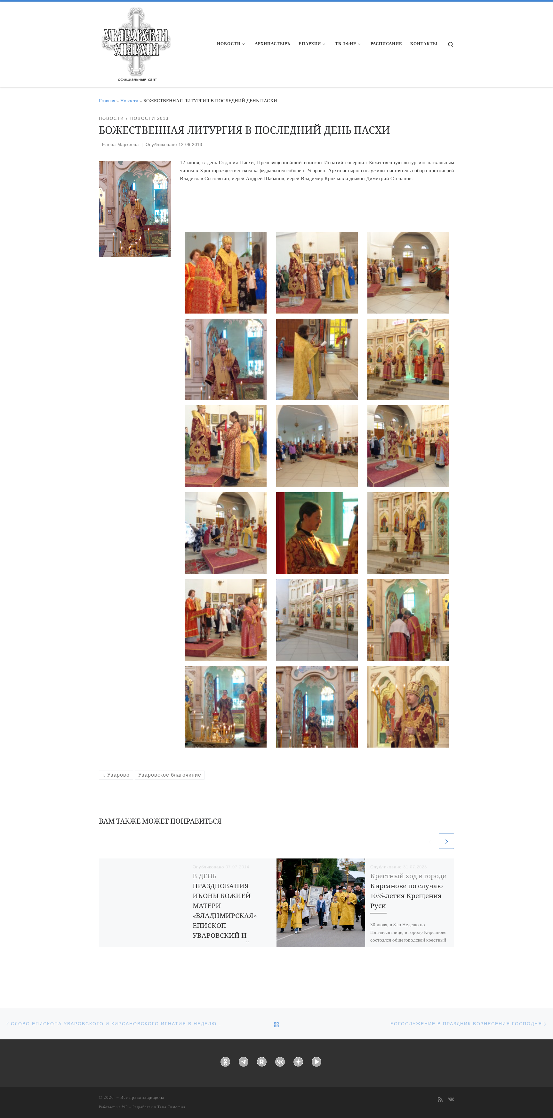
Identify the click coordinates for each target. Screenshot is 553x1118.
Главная (107, 100)
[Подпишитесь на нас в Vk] (451, 1100)
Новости (129, 100)
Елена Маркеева (120, 144)
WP (125, 1107)
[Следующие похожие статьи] (446, 841)
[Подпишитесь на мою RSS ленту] (440, 1100)
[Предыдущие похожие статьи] (429, 841)
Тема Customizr (171, 1107)
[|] (135, 42)
